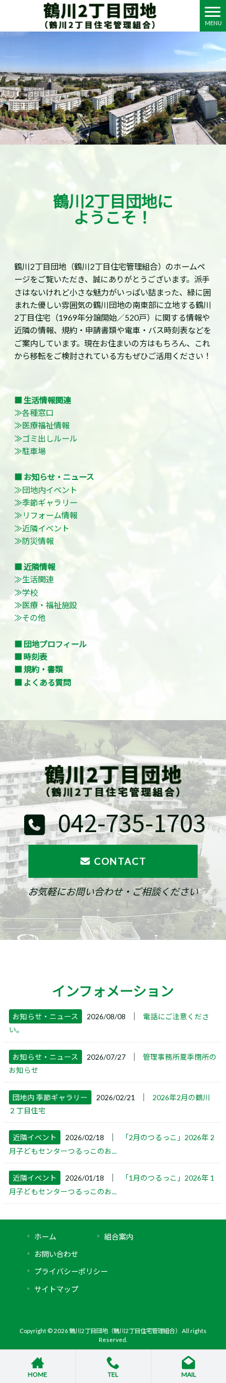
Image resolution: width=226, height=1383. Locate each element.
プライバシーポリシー (71, 1271)
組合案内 (118, 1236)
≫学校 (26, 592)
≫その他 (30, 617)
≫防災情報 (34, 541)
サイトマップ (56, 1289)
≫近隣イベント (41, 528)
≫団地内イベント (45, 490)
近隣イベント (35, 1137)
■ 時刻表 (30, 656)
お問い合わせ (56, 1253)
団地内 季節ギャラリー (50, 1097)
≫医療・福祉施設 (45, 605)
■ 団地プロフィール (50, 644)
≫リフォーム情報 (45, 515)
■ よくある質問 (42, 682)
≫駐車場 (30, 451)
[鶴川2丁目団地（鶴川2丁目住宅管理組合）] (99, 14)
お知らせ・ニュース (45, 1016)
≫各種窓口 (34, 412)
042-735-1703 (129, 822)
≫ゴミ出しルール (45, 438)
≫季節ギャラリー (45, 502)
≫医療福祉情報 (41, 425)
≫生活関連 (34, 579)
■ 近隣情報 (34, 566)
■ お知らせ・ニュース (54, 477)
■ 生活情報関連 (42, 400)
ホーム (45, 1236)
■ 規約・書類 (38, 669)
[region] (113, 88)
